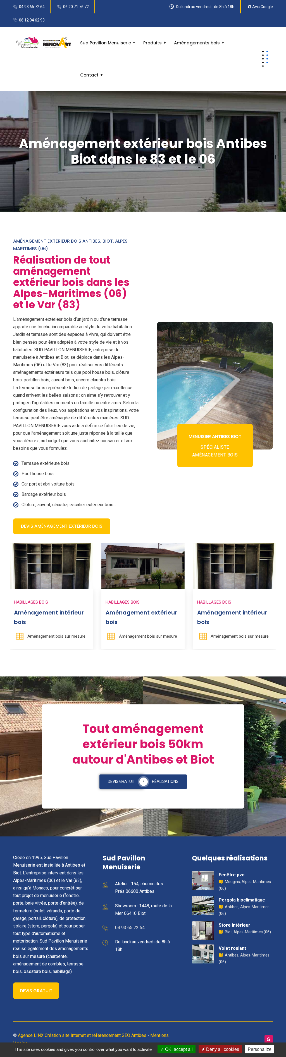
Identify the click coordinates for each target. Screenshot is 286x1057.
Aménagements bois (197, 43)
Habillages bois (56, 602)
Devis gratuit (36, 990)
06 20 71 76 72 (76, 6)
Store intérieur (234, 925)
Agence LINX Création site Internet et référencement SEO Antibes (82, 1035)
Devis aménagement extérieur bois (62, 526)
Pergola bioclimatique (242, 900)
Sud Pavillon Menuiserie (105, 43)
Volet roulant (232, 948)
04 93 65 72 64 (32, 6)
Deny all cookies (222, 1049)
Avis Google (262, 6)
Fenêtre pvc (231, 874)
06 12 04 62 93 (32, 20)
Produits (152, 43)
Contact (89, 75)
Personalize (259, 1049)
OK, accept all (178, 1049)
